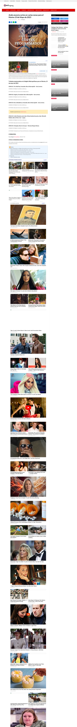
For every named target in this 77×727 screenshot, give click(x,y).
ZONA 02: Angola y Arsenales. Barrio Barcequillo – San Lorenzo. (20, 150)
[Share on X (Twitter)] (11, 22)
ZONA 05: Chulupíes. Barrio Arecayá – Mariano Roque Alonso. (20, 154)
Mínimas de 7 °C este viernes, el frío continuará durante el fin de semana (59, 78)
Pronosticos (54, 69)
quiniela (53, 84)
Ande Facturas (23, 111)
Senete (18, 10)
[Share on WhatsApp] (14, 22)
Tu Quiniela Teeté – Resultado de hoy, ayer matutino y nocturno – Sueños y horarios (62, 39)
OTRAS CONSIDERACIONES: (15, 157)
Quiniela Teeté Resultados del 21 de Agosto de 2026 (59, 92)
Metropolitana (16, 136)
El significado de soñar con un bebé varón (58, 107)
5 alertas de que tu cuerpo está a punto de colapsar (59, 64)
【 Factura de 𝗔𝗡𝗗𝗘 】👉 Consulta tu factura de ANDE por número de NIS (63, 46)
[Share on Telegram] (16, 22)
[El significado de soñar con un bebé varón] (59, 104)
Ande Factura (39, 10)
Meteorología (31, 10)
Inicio (7, 10)
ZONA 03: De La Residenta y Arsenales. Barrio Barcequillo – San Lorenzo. (22, 152)
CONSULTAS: (11, 155)
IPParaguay (23, 19)
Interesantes (54, 98)
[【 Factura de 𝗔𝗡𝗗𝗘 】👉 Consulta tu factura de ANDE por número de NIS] (54, 46)
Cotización (13, 10)
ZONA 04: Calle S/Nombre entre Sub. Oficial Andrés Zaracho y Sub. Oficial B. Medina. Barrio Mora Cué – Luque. (28, 153)
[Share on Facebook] (9, 22)
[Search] (73, 10)
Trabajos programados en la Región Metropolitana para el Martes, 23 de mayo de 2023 (24, 148)
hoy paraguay (54, 55)
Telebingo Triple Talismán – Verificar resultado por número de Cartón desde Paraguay (59, 29)
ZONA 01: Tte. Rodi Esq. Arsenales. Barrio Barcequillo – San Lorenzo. (21, 149)
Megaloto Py (46, 10)
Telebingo (24, 10)
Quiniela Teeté (54, 10)
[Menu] (3, 10)
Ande (38, 73)
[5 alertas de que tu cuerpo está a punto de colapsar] (59, 61)
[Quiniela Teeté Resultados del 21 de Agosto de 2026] (59, 90)
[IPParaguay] (8, 5)
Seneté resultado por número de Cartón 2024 (63, 52)
